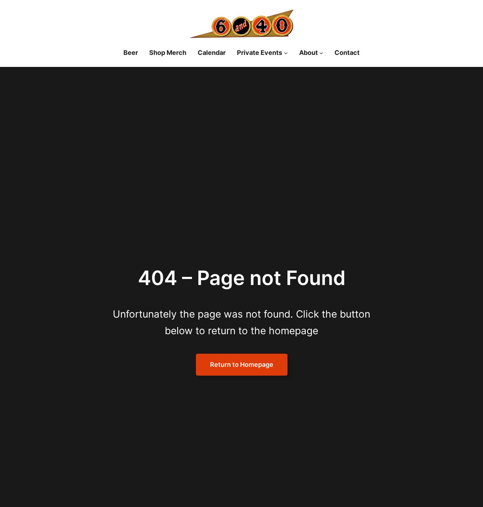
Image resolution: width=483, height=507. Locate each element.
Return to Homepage (241, 364)
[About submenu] (321, 53)
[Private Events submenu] (286, 53)
